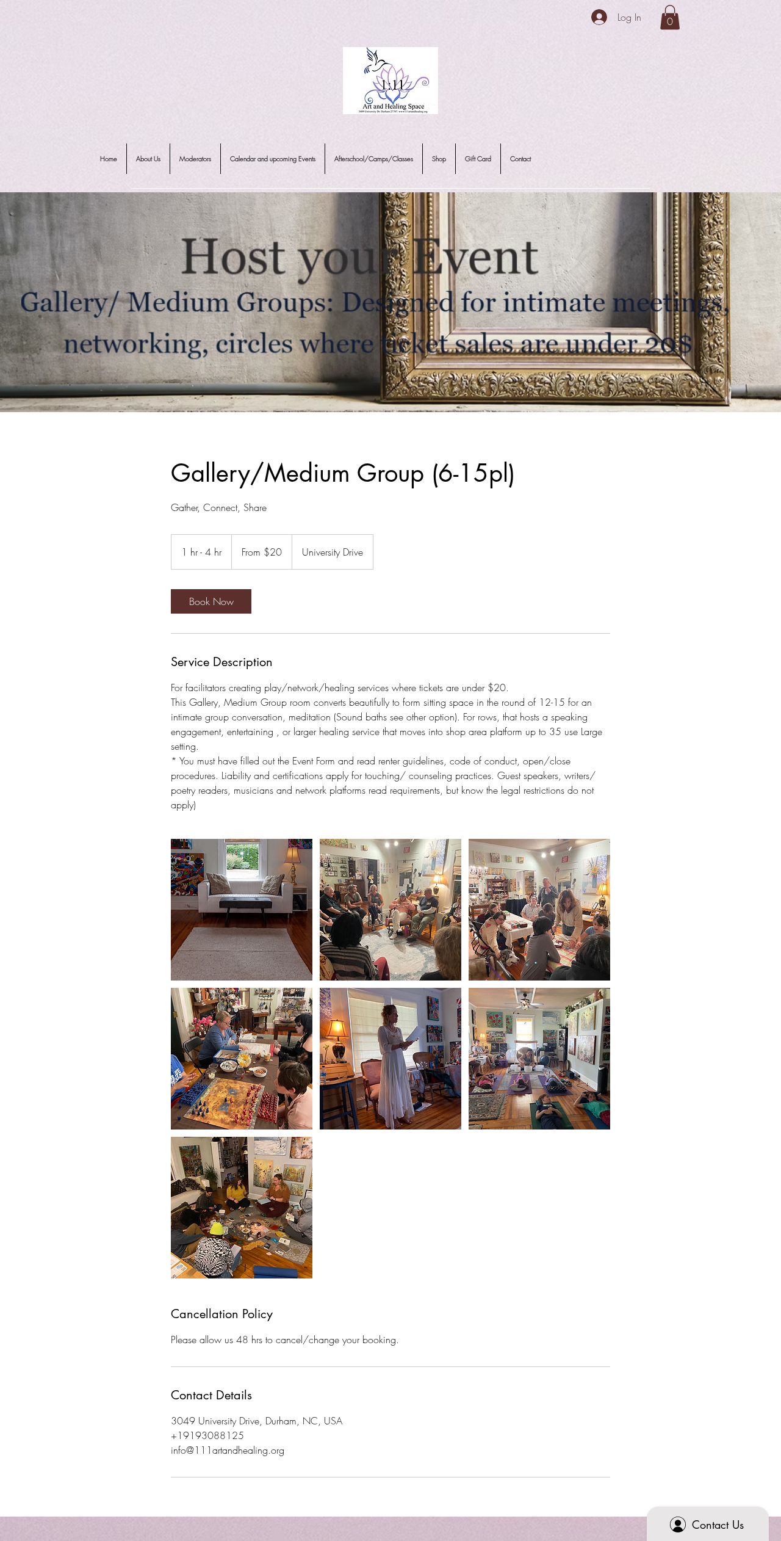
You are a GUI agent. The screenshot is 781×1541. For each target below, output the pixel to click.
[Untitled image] (241, 910)
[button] (670, 17)
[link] (211, 601)
